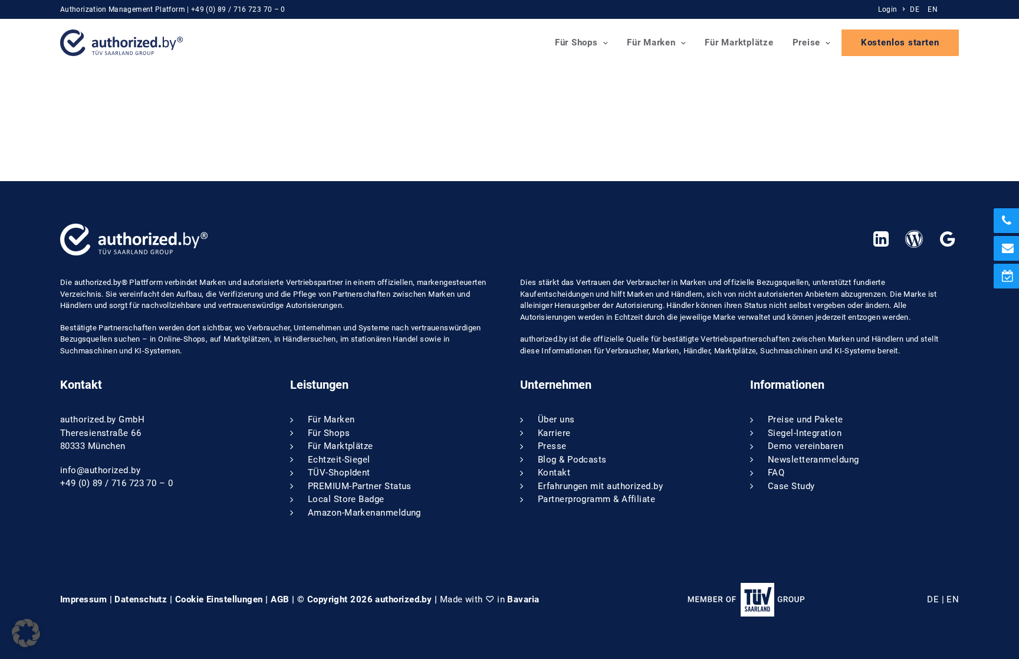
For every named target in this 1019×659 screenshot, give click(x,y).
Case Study (791, 486)
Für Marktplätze (739, 42)
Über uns (556, 419)
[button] (880, 243)
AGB (280, 599)
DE (914, 9)
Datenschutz (140, 599)
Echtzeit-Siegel (339, 459)
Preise (807, 42)
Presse (552, 446)
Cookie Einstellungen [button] (219, 599)
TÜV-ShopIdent (339, 472)
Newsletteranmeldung (813, 459)
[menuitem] (893, 9)
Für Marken (651, 42)
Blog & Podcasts (572, 459)
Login (887, 9)
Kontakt (554, 472)
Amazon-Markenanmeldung (364, 512)
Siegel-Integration (805, 433)
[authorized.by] (121, 42)
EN (933, 9)
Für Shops (576, 42)
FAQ (776, 472)
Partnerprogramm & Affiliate (596, 499)
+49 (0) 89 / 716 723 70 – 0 (238, 9)
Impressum (83, 599)
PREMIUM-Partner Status (360, 486)
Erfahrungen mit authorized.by (600, 486)
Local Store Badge (346, 499)
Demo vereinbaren (805, 446)
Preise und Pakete (805, 419)
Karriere (554, 433)
